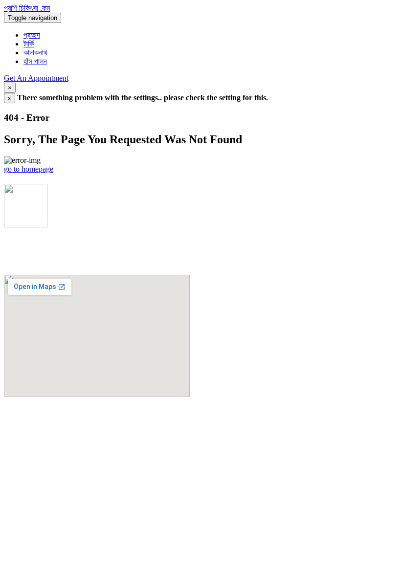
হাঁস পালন (35, 61)
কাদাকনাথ (35, 52)
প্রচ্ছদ (31, 35)
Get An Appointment (36, 78)
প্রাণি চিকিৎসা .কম (27, 8)
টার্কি (28, 44)
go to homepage (28, 169)
